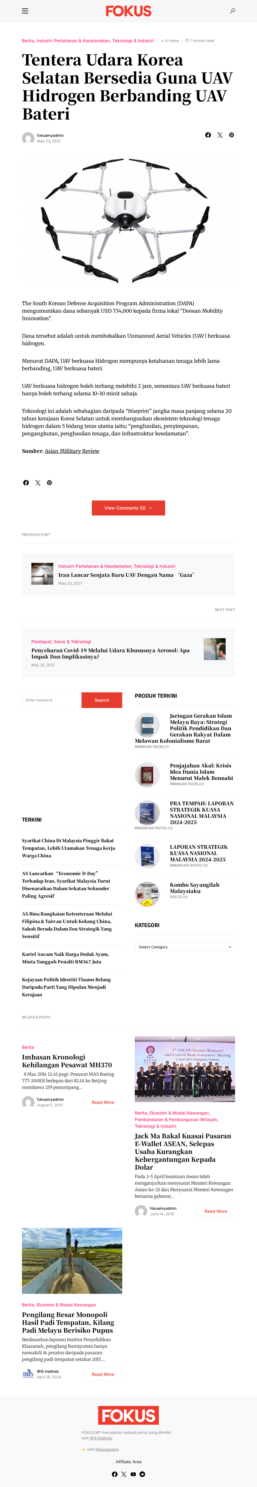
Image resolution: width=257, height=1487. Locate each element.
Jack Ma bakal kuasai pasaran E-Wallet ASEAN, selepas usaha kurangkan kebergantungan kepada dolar (183, 1151)
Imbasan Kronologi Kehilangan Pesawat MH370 (67, 1061)
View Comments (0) (125, 507)
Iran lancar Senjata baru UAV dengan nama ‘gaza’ (127, 575)
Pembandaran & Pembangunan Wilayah (176, 1119)
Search (102, 700)
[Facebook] (115, 1474)
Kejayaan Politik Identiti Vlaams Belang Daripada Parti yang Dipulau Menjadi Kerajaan (66, 986)
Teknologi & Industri (133, 40)
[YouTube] (133, 1474)
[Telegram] (142, 1474)
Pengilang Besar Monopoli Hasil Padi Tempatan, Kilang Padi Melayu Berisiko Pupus (68, 1322)
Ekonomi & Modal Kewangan (179, 1112)
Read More (103, 1102)
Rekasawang (107, 1449)
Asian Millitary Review (72, 451)
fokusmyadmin (50, 135)
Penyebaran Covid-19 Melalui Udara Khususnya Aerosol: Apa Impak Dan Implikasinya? (110, 653)
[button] (25, 10)
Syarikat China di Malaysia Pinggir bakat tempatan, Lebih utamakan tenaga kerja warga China (68, 848)
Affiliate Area (128, 1462)
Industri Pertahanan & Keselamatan (73, 40)
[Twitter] (124, 1474)
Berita (28, 40)
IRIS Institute (48, 1371)
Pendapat (41, 641)
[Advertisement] (72, 762)
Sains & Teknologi (72, 641)
